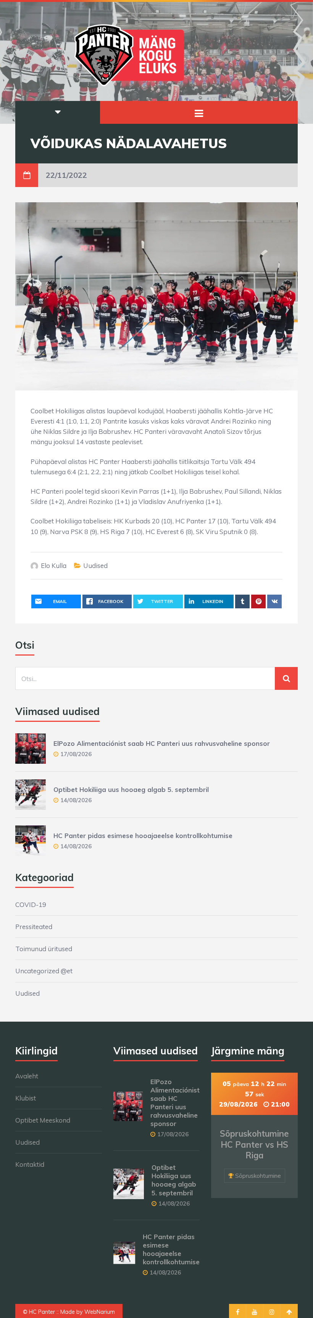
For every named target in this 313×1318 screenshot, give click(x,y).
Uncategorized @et (44, 971)
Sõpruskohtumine (258, 1175)
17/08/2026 (76, 754)
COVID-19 (30, 905)
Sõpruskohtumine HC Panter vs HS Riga (254, 1144)
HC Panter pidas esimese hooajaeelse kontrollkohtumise (142, 836)
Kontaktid (29, 1164)
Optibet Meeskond (42, 1120)
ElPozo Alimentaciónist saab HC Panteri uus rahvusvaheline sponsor (161, 743)
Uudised (95, 565)
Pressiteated (33, 927)
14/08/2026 (76, 800)
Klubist (25, 1098)
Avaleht (26, 1076)
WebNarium (99, 1311)
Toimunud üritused (43, 949)
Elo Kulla (53, 565)
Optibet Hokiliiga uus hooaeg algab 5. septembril (131, 789)
